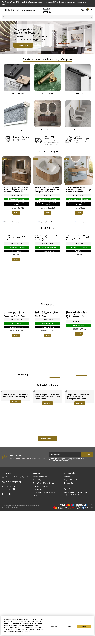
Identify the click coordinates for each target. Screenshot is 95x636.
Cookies (35, 496)
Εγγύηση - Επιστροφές (40, 486)
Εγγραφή (87, 454)
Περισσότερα (23, 45)
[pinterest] (10, 494)
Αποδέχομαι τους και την (67, 459)
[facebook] (2, 494)
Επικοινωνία (68, 483)
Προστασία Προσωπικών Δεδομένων (45, 492)
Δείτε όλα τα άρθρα (47, 439)
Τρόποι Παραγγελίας (40, 477)
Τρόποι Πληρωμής (39, 480)
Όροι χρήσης (37, 489)
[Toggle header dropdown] (82, 10)
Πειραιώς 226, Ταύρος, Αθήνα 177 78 (18, 477)
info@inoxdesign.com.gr (27, 10)
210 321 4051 (10, 489)
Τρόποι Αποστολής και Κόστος (43, 483)
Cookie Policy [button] (28, 629)
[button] (91, 17)
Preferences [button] (27, 631)
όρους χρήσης (68, 459)
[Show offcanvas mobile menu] (91, 10)
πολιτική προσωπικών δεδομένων (67, 459)
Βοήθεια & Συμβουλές (71, 480)
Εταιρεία (67, 477)
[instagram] (6, 494)
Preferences (53, 626)
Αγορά (16, 213)
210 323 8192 (9, 10)
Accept (84, 626)
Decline (69, 626)
